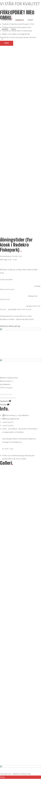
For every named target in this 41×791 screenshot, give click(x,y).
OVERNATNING (7, 20)
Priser (28, 10)
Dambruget (19, 20)
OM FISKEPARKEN (17, 10)
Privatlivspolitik (6, 394)
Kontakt (5, 29)
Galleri (30, 20)
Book (14, 29)
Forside (5, 10)
